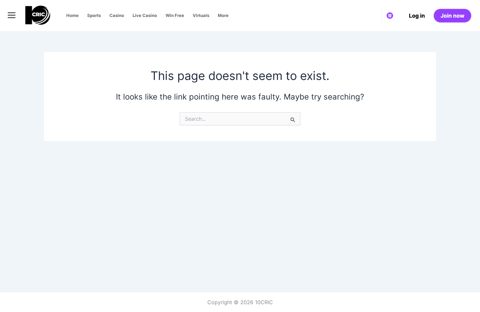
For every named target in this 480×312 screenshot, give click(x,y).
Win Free (175, 15)
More (223, 15)
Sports (94, 15)
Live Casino (145, 15)
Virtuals (201, 15)
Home (72, 15)
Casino (116, 15)
